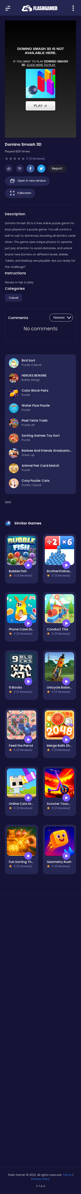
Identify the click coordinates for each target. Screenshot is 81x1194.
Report (57, 168)
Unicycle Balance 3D (63, 687)
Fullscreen (24, 193)
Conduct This (57, 629)
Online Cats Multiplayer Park (31, 803)
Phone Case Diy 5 (22, 629)
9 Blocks (15, 687)
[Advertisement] (40, 947)
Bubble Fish (18, 571)
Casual (13, 298)
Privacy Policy (40, 1179)
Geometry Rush (59, 862)
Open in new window (31, 181)
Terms (67, 1175)
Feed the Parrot (21, 745)
